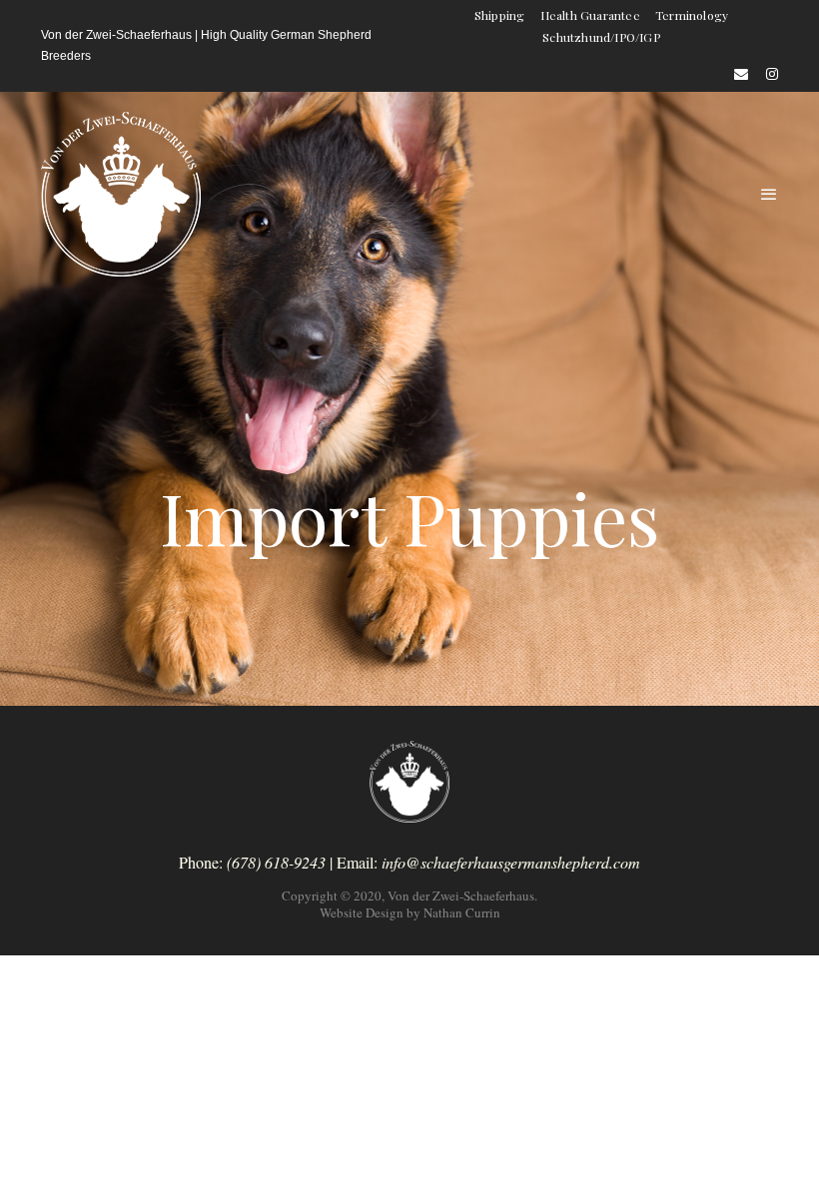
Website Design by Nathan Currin (410, 912)
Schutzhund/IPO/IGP (601, 37)
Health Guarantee (590, 15)
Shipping (499, 15)
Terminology (691, 15)
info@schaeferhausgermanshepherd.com (511, 862)
